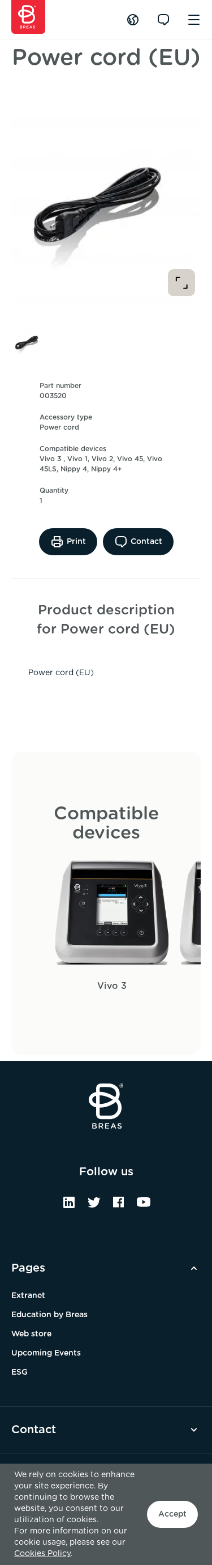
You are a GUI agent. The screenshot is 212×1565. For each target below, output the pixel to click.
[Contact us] (163, 19)
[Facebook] (119, 1206)
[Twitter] (94, 1206)
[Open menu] (194, 19)
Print (76, 542)
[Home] (28, 17)
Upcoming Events (46, 1353)
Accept (172, 1514)
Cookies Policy (42, 1554)
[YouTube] (143, 1206)
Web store (31, 1334)
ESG (19, 1372)
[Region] (133, 19)
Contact (146, 542)
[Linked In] (69, 1206)
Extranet (28, 1296)
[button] (28, 341)
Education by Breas (49, 1315)
